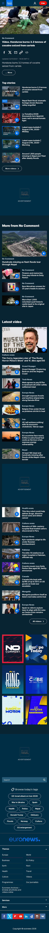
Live (43, 3)
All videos (37, 621)
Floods (10, 821)
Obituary (35, 815)
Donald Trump (16, 815)
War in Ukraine (18, 802)
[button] (12, 168)
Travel (28, 871)
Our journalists (32, 882)
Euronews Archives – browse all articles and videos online (11, 889)
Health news (28, 508)
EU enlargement (24, 827)
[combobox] (24, 779)
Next (28, 866)
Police (25, 808)
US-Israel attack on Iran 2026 (24, 796)
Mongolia (26, 591)
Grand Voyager (29, 366)
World (28, 855)
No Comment (8, 259)
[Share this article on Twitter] (10, 52)
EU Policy (30, 860)
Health (12, 808)
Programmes (7, 882)
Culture (38, 821)
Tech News (27, 379)
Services (6, 900)
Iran (24, 419)
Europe (5, 855)
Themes (5, 849)
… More (8, 72)
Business (6, 860)
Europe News (28, 393)
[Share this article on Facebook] (4, 52)
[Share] (16, 52)
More (4, 907)
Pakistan (26, 550)
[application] (24, 20)
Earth (4, 866)
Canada (25, 576)
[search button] (44, 779)
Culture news (8, 355)
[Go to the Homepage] (9, 3)
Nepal (24, 450)
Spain (34, 802)
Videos (29, 877)
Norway (24, 821)
